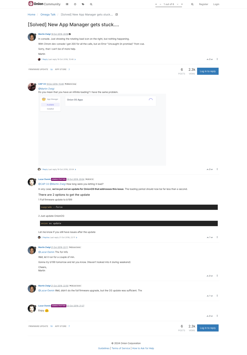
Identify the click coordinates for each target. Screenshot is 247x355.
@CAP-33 (43, 183)
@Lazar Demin (75, 247)
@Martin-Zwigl (46, 88)
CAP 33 (42, 84)
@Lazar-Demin (46, 251)
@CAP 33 (90, 179)
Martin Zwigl (44, 34)
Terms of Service (121, 348)
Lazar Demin (44, 179)
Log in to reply (208, 71)
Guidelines (103, 348)
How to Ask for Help (143, 348)
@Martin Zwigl (71, 84)
